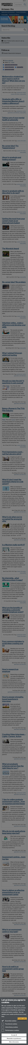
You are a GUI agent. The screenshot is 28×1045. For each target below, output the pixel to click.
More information (14, 1042)
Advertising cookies (11, 1027)
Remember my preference (14, 1038)
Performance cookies (12, 1030)
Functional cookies (11, 1024)
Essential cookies (10, 1021)
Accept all (14, 1035)
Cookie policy (22, 1018)
